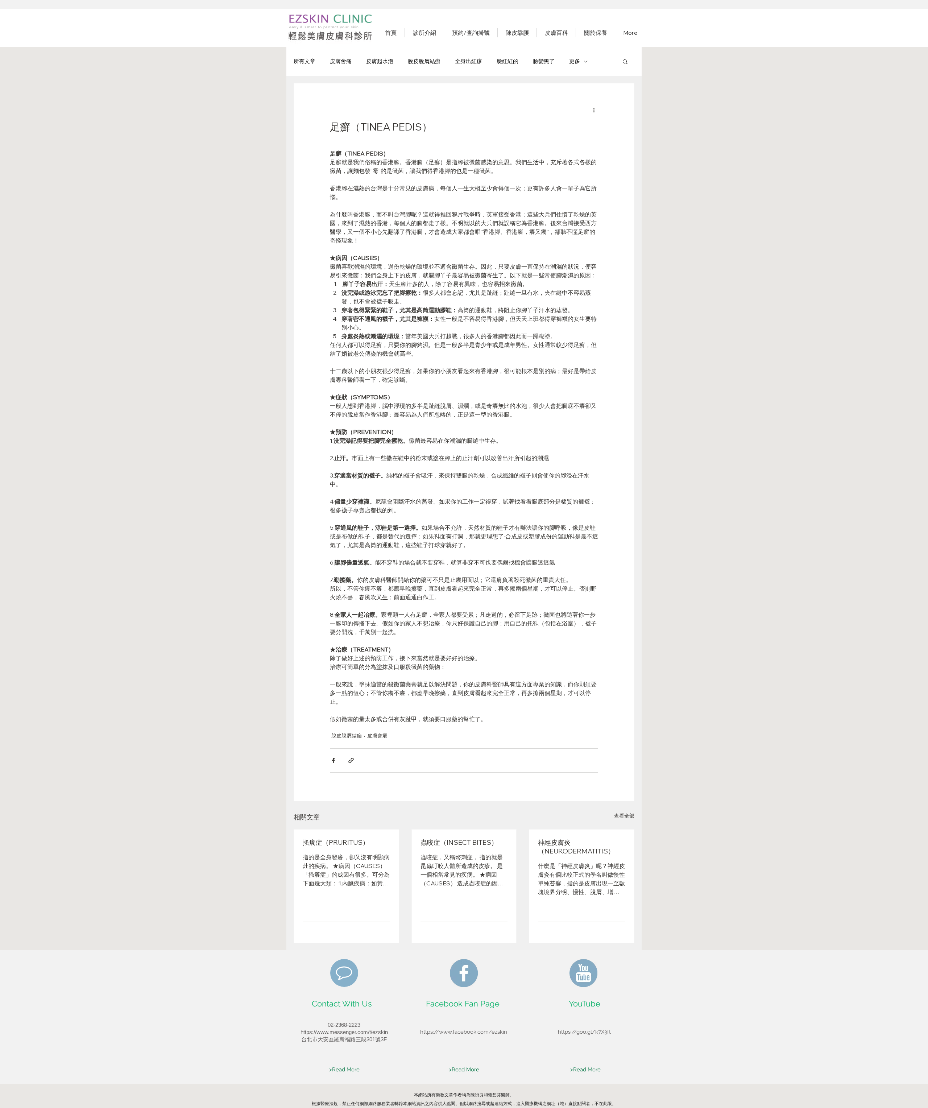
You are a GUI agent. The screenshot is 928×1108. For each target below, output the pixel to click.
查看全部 (624, 816)
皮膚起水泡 (379, 61)
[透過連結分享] (351, 760)
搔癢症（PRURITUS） (336, 842)
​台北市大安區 (317, 1039)
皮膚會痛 (341, 61)
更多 (574, 61)
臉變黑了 (544, 61)
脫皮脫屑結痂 (424, 61)
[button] (625, 61)
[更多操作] (593, 109)
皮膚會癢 (377, 735)
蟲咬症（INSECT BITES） (459, 842)
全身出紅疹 (468, 61)
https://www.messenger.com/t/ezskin (344, 1032)
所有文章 (304, 61)
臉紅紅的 (507, 61)
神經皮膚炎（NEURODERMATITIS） (576, 846)
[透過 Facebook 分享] (333, 760)
